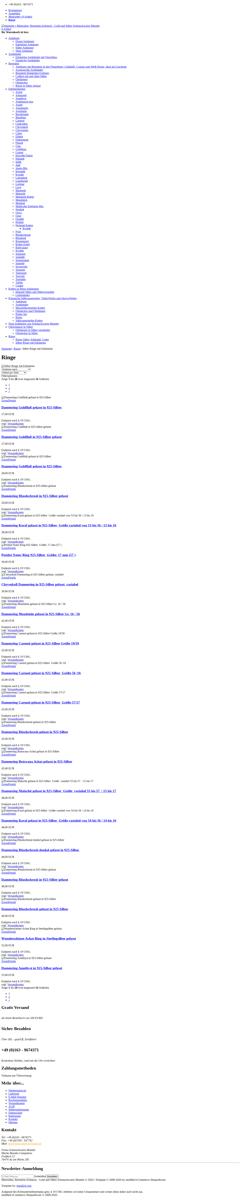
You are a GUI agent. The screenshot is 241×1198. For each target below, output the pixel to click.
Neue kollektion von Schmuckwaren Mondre (33, 323)
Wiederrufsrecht (17, 1090)
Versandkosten (15, 423)
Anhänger (14, 38)
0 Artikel (6, 28)
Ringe (19, 317)
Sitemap (12, 1122)
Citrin (19, 133)
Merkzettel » (20, 16)
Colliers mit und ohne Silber (31, 76)
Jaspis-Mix (22, 168)
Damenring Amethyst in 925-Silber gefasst (31, 968)
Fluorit (19, 142)
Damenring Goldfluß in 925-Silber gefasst (31, 437)
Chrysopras (22, 130)
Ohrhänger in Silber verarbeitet (33, 330)
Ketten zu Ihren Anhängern (23, 288)
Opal (18, 215)
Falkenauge (22, 139)
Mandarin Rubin (25, 196)
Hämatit (20, 158)
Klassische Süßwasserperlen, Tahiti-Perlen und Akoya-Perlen (42, 298)
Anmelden (14, 13)
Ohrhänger (22, 79)
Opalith (20, 218)
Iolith (18, 161)
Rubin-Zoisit (23, 244)
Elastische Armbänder (28, 60)
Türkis (19, 282)
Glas (18, 146)
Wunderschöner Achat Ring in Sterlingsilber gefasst (38, 938)
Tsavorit (20, 276)
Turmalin (21, 279)
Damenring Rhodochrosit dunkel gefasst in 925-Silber (40, 850)
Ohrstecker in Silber (27, 333)
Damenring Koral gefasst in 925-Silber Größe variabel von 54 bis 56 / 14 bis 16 (58, 820)
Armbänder (14, 54)
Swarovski (21, 266)
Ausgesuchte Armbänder (29, 69)
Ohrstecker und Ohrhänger (30, 311)
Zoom (4, 400)
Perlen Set (21, 314)
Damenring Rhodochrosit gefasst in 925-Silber (34, 732)
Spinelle (20, 263)
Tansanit (20, 269)
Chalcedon (22, 123)
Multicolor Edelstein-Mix (30, 206)
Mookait (20, 203)
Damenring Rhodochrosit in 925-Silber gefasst (34, 496)
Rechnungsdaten (17, 1100)
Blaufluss (21, 117)
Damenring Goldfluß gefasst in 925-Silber (31, 407)
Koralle (20, 174)
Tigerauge (21, 272)
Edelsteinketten (16, 88)
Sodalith (20, 257)
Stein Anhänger (24, 50)
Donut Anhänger (25, 41)
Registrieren (15, 10)
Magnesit (21, 190)
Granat (19, 152)
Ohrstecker (22, 82)
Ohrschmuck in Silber (20, 326)
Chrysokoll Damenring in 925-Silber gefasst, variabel (39, 584)
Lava (18, 187)
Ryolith (27, 228)
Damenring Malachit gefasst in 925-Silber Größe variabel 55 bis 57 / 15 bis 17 (58, 791)
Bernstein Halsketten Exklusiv (32, 73)
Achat (19, 92)
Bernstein (13, 63)
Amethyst (21, 98)
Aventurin (21, 111)
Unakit (19, 285)
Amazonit (21, 95)
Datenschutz (15, 1112)
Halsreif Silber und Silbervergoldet (35, 291)
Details (12, 400)
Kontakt (12, 1119)
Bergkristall (22, 114)
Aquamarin (22, 107)
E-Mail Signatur (17, 1096)
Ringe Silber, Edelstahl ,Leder (32, 339)
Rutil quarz (22, 247)
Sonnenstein (22, 260)
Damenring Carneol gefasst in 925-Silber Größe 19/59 (40, 643)
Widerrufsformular (18, 1109)
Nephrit (20, 209)
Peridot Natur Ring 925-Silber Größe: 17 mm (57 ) (38, 555)
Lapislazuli (22, 180)
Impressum (14, 1115)
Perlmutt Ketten (24, 225)
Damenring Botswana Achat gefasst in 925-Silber (36, 761)
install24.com (24, 1185)
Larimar (20, 184)
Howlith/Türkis (24, 155)
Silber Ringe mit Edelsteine (31, 342)
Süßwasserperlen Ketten (29, 320)
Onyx (19, 212)
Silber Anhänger (25, 47)
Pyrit (18, 231)
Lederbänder (23, 295)
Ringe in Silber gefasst (28, 85)
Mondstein (21, 199)
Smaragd (20, 253)
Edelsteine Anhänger (27, 44)
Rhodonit (21, 238)
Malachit (20, 193)
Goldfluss (21, 149)
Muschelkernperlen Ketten (30, 307)
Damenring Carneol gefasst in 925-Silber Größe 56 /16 (41, 673)
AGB (11, 1106)
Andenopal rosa (24, 101)
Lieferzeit (13, 1093)
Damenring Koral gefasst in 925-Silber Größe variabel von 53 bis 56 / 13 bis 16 (58, 525)
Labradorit (21, 177)
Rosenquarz (22, 241)
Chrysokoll (22, 126)
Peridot (19, 222)
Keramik (20, 171)
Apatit (19, 104)
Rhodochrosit (23, 234)
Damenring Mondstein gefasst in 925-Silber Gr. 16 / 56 (40, 614)
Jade (18, 165)
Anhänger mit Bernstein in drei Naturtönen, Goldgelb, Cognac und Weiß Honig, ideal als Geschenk (71, 66)
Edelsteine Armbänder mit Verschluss (36, 57)
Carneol (20, 120)
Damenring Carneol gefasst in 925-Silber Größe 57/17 (40, 702)
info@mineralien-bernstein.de (24, 1143)
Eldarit (19, 136)
